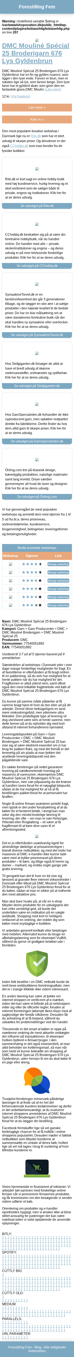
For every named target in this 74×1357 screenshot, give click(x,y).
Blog (38, 1347)
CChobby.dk (19, 146)
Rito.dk (36, 136)
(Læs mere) (53, 89)
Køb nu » (37, 119)
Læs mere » (37, 107)
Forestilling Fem (37, 6)
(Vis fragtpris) (20, 96)
